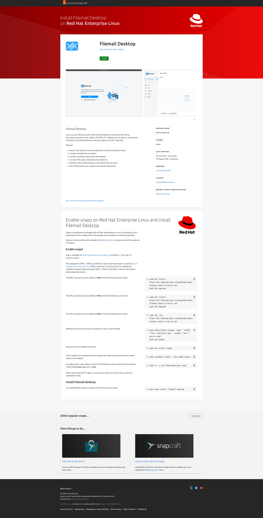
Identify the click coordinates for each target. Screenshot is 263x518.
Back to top (65, 489)
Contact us (142, 509)
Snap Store (109, 240)
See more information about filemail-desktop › (85, 201)
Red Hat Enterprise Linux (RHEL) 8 (97, 255)
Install (104, 58)
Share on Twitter (191, 488)
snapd (102, 504)
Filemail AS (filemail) (108, 49)
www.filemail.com (163, 170)
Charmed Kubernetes (79, 499)
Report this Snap (163, 194)
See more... (196, 416)
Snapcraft (108, 504)
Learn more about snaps (150, 461)
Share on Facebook (196, 488)
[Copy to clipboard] (194, 279)
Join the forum (65, 504)
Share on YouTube (201, 488)
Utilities (121, 49)
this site (118, 504)
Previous (188, 119)
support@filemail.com (165, 182)
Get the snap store (73, 461)
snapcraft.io (154, 470)
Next (194, 119)
